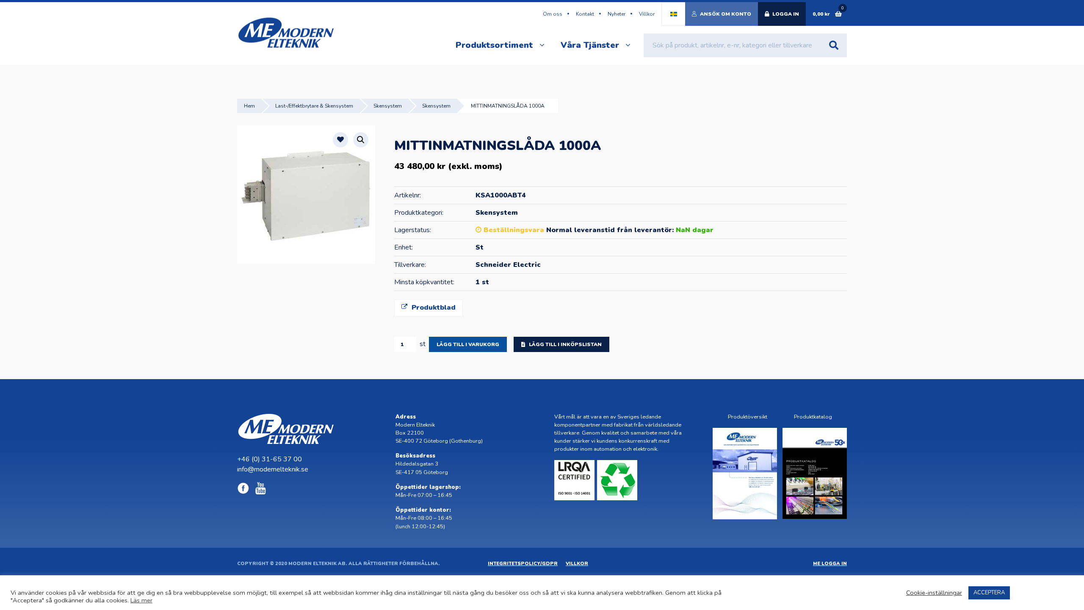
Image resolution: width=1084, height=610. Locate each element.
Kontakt (585, 14)
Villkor (647, 14)
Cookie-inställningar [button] (934, 592)
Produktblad (432, 307)
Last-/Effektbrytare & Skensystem (314, 106)
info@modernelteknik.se (272, 469)
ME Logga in (830, 563)
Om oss (552, 14)
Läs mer (141, 600)
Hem (249, 106)
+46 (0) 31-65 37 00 (269, 459)
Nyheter (616, 14)
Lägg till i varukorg (468, 344)
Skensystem (387, 106)
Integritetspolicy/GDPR (523, 563)
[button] (360, 139)
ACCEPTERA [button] (989, 592)
